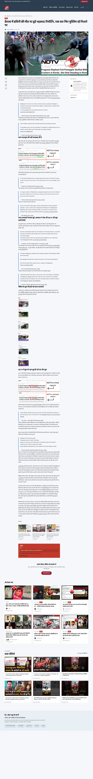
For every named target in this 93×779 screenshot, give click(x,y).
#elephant (44, 415)
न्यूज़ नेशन (20, 294)
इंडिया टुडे (54, 292)
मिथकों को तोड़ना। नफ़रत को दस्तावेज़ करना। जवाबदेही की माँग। (18, 1)
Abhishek (11, 639)
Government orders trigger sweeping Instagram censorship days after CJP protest (17, 674)
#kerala (22, 417)
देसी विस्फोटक (45, 488)
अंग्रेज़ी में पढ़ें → (73, 98)
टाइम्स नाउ (34, 292)
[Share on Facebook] (6, 78)
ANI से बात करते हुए (55, 98)
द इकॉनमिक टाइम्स (47, 292)
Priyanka (15, 639)
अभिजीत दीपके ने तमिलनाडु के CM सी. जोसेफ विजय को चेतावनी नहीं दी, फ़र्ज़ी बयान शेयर (75, 635)
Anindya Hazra (39, 609)
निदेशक (43, 726)
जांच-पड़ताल (62, 7)
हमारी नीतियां (20, 726)
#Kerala (29, 277)
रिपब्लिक (22, 292)
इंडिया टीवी (40, 292)
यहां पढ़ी (54, 496)
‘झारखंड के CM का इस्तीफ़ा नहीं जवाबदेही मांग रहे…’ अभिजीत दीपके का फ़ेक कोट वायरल (45, 605)
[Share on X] (6, 81)
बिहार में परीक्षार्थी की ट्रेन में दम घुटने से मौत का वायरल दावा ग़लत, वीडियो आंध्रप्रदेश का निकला (39, 535)
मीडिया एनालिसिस (53, 7)
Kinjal (9, 608)
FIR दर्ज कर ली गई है (42, 514)
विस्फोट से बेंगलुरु (46, 490)
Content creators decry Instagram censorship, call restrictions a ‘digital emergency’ (46, 674)
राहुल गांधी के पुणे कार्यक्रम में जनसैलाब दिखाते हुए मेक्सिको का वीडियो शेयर (74, 674)
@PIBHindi (37, 281)
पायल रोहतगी (56, 246)
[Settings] (87, 7)
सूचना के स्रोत (29, 726)
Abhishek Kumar (68, 609)
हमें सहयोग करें (84, 1)
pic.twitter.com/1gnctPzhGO (51, 212)
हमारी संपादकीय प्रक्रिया (10, 726)
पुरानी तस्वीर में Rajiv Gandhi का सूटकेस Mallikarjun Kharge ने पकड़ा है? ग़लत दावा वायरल (45, 698)
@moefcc (26, 281)
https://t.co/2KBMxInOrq (26, 131)
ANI (58, 292)
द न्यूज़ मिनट (21, 466)
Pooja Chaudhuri (10, 29)
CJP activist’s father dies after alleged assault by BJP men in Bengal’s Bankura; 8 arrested (17, 698)
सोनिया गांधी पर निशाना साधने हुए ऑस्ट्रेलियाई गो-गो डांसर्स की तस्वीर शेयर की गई (46, 635)
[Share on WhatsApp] (6, 85)
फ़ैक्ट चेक (45, 7)
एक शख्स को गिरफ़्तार (37, 405)
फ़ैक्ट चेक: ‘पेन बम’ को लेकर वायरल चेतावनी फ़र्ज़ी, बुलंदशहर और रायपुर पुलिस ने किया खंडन (53, 535)
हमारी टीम (37, 726)
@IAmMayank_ (24, 248)
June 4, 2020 (40, 186)
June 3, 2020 (46, 116)
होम (5, 16)
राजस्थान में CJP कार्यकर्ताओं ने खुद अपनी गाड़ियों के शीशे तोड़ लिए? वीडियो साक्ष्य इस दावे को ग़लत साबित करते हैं (18, 635)
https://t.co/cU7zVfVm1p (53, 415)
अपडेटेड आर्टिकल (46, 143)
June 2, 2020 (38, 135)
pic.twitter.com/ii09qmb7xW (27, 112)
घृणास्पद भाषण (69, 7)
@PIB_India (32, 281)
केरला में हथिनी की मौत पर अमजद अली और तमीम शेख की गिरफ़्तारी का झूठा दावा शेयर (24, 535)
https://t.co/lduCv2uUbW (26, 265)
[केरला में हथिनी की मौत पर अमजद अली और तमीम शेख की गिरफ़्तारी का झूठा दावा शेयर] (24, 528)
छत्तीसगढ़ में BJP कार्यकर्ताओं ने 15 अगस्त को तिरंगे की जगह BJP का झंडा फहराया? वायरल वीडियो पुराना (74, 698)
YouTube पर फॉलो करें (82, 653)
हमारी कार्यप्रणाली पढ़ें (24, 556)
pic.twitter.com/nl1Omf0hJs (40, 240)
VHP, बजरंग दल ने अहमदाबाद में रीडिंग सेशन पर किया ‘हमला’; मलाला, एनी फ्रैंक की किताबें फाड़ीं (17, 605)
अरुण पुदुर (50, 246)
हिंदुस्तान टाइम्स (28, 292)
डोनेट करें (76, 7)
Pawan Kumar (67, 638)
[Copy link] (6, 88)
